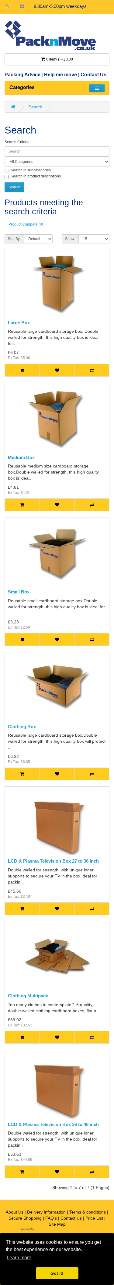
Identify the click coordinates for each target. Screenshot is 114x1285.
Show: (70, 239)
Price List (94, 1218)
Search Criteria (17, 142)
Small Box (18, 591)
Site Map (57, 1224)
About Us (14, 1212)
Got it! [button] (57, 1273)
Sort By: (14, 239)
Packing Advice (22, 74)
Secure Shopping (25, 1218)
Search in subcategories (31, 170)
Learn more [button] (19, 1257)
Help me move (60, 74)
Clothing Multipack (28, 995)
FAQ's (51, 1218)
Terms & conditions (87, 1212)
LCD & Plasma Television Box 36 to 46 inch (53, 1124)
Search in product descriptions (36, 176)
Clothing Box (22, 726)
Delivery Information (46, 1212)
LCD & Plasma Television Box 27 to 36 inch (53, 861)
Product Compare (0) (26, 224)
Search (35, 106)
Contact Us (93, 74)
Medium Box (21, 457)
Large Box (19, 322)
